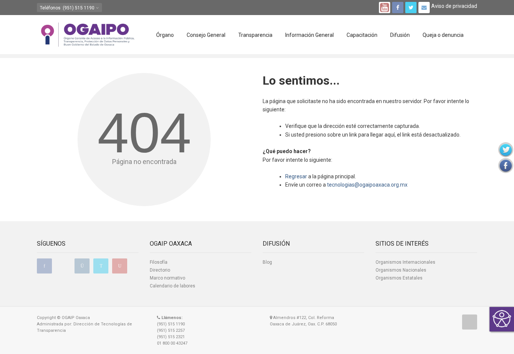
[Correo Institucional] (424, 7)
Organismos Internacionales (405, 262)
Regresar (296, 176)
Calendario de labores (172, 286)
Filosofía (158, 262)
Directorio (160, 270)
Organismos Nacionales (401, 270)
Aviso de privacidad (454, 6)
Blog (267, 262)
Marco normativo (167, 278)
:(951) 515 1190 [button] (68, 8)
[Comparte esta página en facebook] (505, 165)
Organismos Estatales (399, 278)
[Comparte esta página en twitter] (505, 149)
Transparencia (255, 35)
